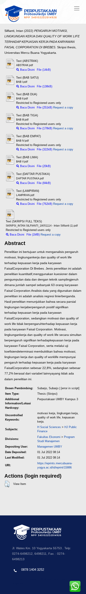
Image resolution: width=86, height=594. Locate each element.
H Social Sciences (49, 427)
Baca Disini (27, 69)
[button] (6, 484)
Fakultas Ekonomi (48, 437)
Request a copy (63, 107)
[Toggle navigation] (77, 8)
